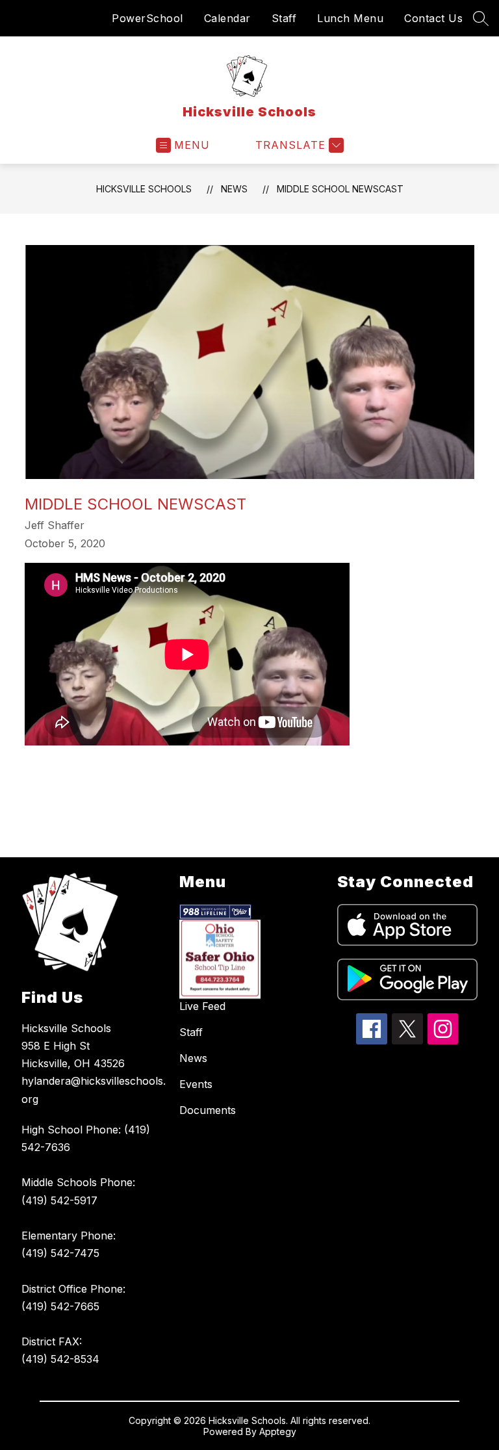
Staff (284, 18)
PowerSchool (147, 18)
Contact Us (433, 18)
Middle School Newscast (340, 188)
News (234, 188)
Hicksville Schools (144, 188)
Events (195, 1084)
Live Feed (202, 1006)
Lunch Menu (350, 18)
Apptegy (277, 1431)
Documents (207, 1110)
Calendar (227, 18)
